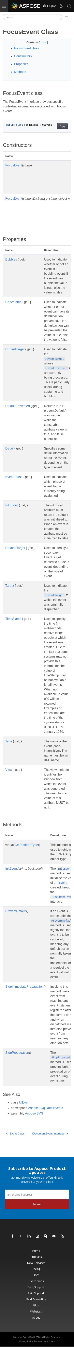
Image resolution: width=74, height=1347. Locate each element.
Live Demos (36, 1281)
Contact (51, 1341)
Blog (36, 1305)
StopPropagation (17, 1052)
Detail (9, 448)
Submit (37, 1204)
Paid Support (36, 1293)
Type (8, 741)
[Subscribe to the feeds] (62, 1236)
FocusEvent (13, 165)
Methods (20, 72)
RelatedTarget (15, 548)
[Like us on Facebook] (12, 1236)
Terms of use (40, 1341)
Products (36, 1257)
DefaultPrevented (17, 406)
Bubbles (11, 259)
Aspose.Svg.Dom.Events (45, 1108)
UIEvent (24, 1102)
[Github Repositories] (54, 1236)
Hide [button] (43, 42)
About (36, 1317)
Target (9, 585)
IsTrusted (11, 505)
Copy (62, 126)
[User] (61, 6)
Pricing (36, 1269)
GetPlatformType (26, 845)
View (8, 769)
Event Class (17, 1133)
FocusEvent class (26, 48)
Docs (36, 1275)
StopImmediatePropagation (24, 986)
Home (36, 1251)
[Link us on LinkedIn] (29, 1236)
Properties (21, 64)
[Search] (69, 6)
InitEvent (11, 868)
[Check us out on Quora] (45, 1236)
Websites (36, 1311)
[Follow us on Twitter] (20, 1236)
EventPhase (13, 477)
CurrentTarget (14, 349)
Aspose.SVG (34, 1113)
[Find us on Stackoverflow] (37, 1236)
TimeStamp (13, 618)
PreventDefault (15, 911)
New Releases (36, 1263)
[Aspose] (26, 6)
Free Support (36, 1287)
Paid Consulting (36, 1299)
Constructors (23, 56)
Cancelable (13, 302)
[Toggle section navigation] (66, 17)
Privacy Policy (26, 1341)
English (51, 5)
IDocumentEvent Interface (48, 1133)
